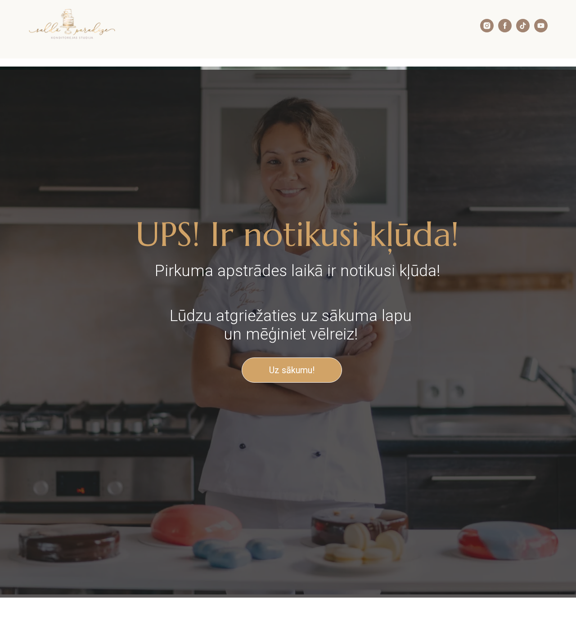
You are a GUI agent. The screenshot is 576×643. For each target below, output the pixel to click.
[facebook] (505, 30)
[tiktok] (523, 30)
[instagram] (487, 30)
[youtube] (541, 30)
